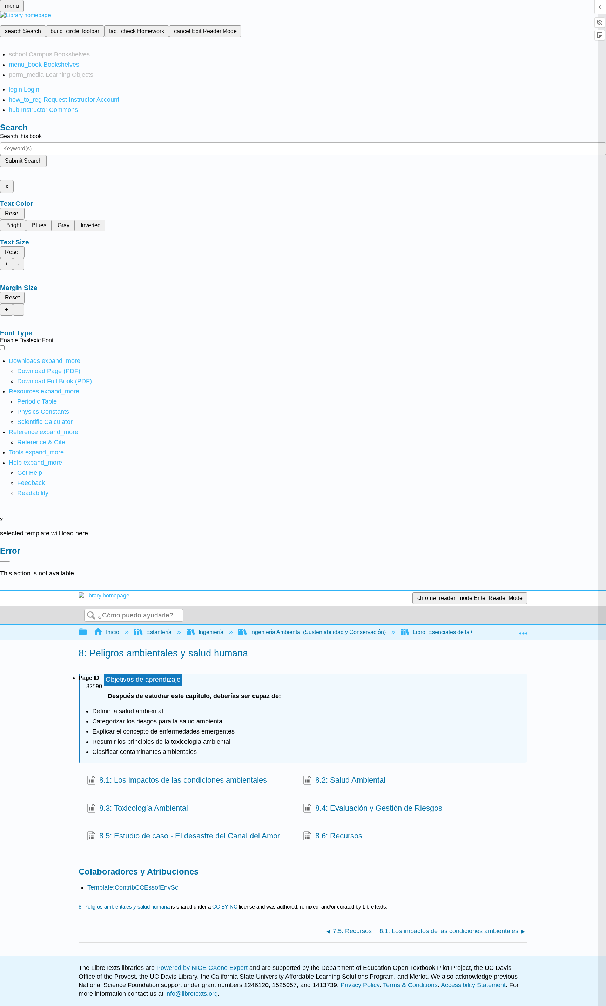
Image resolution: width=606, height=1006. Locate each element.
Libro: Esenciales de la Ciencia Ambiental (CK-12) (475, 632)
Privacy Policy (360, 984)
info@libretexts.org (190, 993)
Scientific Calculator (45, 421)
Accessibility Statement (473, 984)
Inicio (113, 632)
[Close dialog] (5, 561)
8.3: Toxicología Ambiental (143, 808)
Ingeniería (211, 632)
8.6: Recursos (338, 835)
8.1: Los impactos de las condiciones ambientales (183, 780)
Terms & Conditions (410, 984)
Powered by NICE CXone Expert (202, 967)
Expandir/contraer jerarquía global (87, 632)
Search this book (21, 136)
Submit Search (23, 161)
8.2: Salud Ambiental (350, 780)
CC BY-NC (225, 907)
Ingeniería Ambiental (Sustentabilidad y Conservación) (318, 632)
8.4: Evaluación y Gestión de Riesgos (378, 808)
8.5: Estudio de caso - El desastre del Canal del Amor (189, 835)
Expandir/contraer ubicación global (523, 630)
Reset (12, 213)
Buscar (91, 616)
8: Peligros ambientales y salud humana (124, 907)
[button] (31, 482)
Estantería (159, 632)
